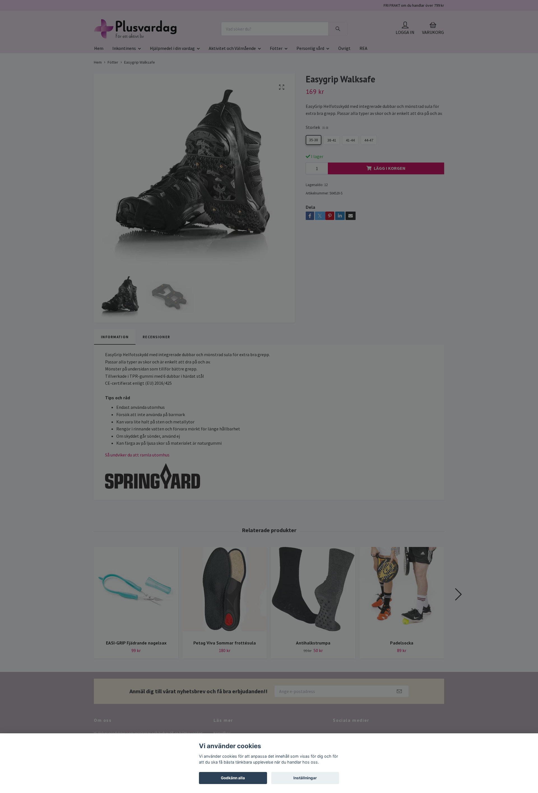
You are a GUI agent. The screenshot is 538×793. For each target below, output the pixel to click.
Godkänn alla (233, 778)
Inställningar (305, 778)
